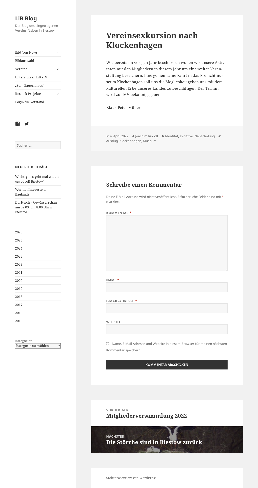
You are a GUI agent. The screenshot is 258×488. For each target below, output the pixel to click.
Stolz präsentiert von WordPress (131, 478)
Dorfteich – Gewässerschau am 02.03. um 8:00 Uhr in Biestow (36, 207)
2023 (18, 256)
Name (112, 280)
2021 (18, 272)
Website (113, 322)
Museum (149, 141)
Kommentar (119, 213)
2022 (18, 264)
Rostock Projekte (28, 94)
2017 (18, 305)
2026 (18, 232)
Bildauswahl (24, 60)
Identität (171, 136)
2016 (18, 313)
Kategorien (23, 341)
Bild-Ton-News (26, 52)
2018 (18, 296)
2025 (18, 240)
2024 (18, 248)
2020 (18, 280)
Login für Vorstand (29, 102)
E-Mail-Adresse (121, 301)
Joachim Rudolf (146, 136)
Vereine (21, 69)
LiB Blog (26, 18)
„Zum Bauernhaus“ (29, 85)
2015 (18, 321)
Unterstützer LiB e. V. (31, 77)
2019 (18, 288)
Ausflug (112, 141)
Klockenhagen (130, 141)
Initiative (186, 136)
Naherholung (205, 136)
